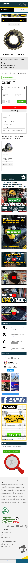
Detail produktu (8, 164)
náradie (10, 487)
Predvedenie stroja (8, 78)
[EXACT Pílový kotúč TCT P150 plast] (14, 40)
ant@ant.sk (7, 538)
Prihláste (5, 59)
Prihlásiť (25, 1)
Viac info (13, 336)
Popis (14, 107)
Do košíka (21, 101)
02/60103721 (6, 83)
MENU (22, 10)
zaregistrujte (15, 59)
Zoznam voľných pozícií (11, 451)
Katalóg (13, 73)
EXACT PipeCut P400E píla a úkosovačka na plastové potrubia (7, 156)
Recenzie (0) (22, 73)
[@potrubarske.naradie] (5, 362)
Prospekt (6, 73)
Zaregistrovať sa (15, 24)
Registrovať (20, 1)
